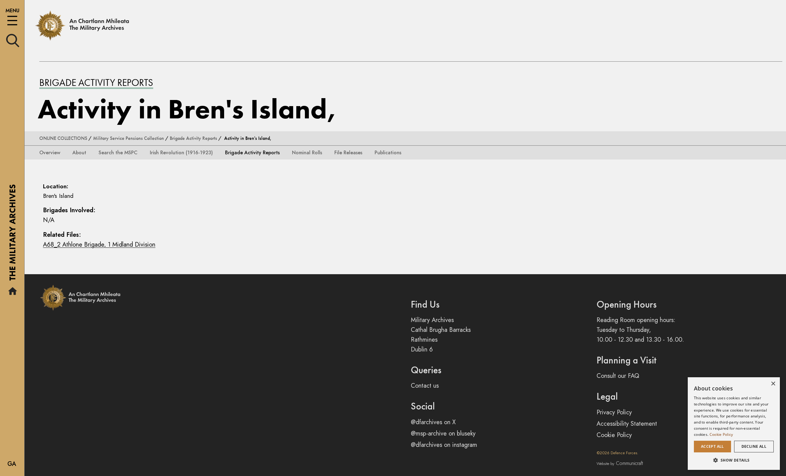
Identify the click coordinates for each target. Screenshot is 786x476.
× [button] (773, 384)
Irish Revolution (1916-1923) (181, 152)
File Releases (348, 152)
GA (11, 463)
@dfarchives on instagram (444, 444)
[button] (734, 460)
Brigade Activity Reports (96, 82)
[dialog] (734, 423)
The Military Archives (12, 234)
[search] (12, 40)
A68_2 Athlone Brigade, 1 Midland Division (99, 244)
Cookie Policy (614, 435)
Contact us (425, 385)
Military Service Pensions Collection (128, 138)
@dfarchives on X (433, 422)
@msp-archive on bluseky (443, 433)
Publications (388, 152)
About (79, 152)
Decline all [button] (753, 446)
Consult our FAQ (618, 375)
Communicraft (620, 463)
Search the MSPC (118, 152)
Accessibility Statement (627, 423)
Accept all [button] (712, 446)
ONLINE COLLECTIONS (63, 138)
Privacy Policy (614, 412)
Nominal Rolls (307, 152)
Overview (49, 152)
